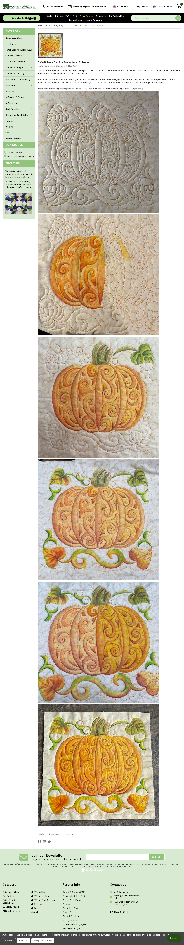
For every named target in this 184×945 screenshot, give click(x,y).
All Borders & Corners (15, 97)
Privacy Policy (75, 20)
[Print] (49, 841)
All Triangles (11, 103)
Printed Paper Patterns (83, 16)
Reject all (23, 940)
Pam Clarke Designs (71, 928)
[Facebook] (39, 841)
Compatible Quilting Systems (76, 896)
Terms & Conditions (93, 20)
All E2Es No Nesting (14, 73)
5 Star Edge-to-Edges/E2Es (18, 49)
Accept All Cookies (43, 940)
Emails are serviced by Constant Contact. (117, 866)
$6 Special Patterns (14, 55)
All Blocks (9, 91)
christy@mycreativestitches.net (20, 156)
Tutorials (9, 121)
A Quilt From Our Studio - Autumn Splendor (64, 62)
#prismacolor (55, 834)
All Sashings (11, 85)
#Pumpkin (68, 834)
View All (34, 912)
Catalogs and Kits (13, 38)
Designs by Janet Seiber (16, 115)
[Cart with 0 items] (179, 8)
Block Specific (12, 109)
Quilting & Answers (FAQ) (58, 16)
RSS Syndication (70, 920)
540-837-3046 (14, 152)
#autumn (43, 834)
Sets (7, 132)
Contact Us (101, 16)
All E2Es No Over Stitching (17, 79)
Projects (9, 127)
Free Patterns (11, 44)
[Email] (44, 841)
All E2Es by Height (14, 67)
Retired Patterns (13, 138)
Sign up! (156, 857)
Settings (9, 940)
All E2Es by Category (15, 61)
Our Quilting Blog (116, 16)
